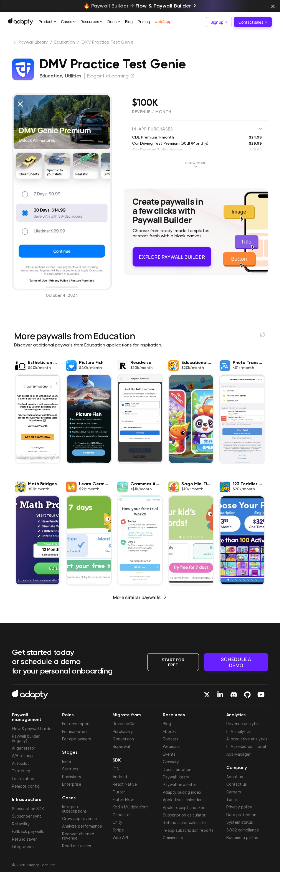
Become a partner (243, 837)
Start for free (173, 662)
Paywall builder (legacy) (26, 738)
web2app (162, 21)
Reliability (21, 823)
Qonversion (123, 739)
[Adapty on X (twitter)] (207, 694)
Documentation (177, 769)
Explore (172, 254)
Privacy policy (239, 807)
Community (173, 837)
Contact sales (251, 21)
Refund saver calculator (185, 822)
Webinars (171, 746)
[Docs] (118, 22)
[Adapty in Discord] (234, 694)
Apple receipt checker (183, 807)
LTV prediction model (246, 746)
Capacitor (122, 814)
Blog (129, 21)
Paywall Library (33, 42)
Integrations (23, 846)
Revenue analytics (243, 723)
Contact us (236, 784)
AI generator (23, 748)
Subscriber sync (27, 816)
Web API (120, 837)
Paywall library (176, 777)
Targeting (21, 770)
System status (239, 822)
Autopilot (20, 763)
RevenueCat (124, 723)
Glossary (171, 761)
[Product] (55, 22)
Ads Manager (238, 754)
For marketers (75, 731)
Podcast (170, 739)
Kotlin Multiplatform (131, 807)
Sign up (217, 21)
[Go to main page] (20, 21)
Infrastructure (27, 800)
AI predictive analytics (246, 739)
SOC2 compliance (242, 830)
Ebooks (169, 731)
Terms (232, 799)
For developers (76, 723)
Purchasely (123, 731)
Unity (117, 822)
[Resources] (101, 22)
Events (169, 754)
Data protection (241, 814)
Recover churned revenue (78, 835)
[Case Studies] (74, 22)
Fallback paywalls (28, 831)
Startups (70, 769)
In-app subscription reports (188, 830)
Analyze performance (82, 826)
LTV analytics (238, 731)
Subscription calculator (184, 815)
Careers (233, 792)
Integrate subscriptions (74, 808)
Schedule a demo (236, 662)
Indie (66, 761)
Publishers (71, 776)
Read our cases (76, 845)
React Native (125, 784)
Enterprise (71, 784)
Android (120, 776)
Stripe (118, 830)
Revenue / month (151, 112)
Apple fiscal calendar (182, 799)
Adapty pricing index (182, 792)
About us (234, 776)
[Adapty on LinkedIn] (220, 694)
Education (64, 42)
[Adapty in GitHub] (247, 694)
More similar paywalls (137, 597)
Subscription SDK (28, 808)
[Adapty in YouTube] (261, 694)
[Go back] (15, 43)
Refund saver (24, 839)
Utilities (73, 76)
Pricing (143, 21)
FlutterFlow (123, 799)
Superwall (122, 746)
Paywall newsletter (180, 784)
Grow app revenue (79, 818)
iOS (116, 769)
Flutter (119, 792)
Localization (23, 778)
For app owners (76, 739)
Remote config (26, 786)
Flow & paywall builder (32, 728)
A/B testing (22, 755)
